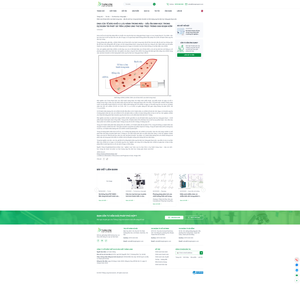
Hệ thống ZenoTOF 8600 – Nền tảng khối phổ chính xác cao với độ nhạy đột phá (109, 195)
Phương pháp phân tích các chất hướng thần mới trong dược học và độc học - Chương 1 (162, 195)
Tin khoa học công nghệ (119, 16)
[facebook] (104, 159)
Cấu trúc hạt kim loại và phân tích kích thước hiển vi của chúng (136, 195)
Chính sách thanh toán (162, 254)
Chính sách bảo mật (161, 264)
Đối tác (124, 11)
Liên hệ (179, 11)
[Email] (297, 275)
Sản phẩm (135, 11)
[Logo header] (105, 4)
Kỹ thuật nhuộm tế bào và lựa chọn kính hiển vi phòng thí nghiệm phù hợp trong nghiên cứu (193, 32)
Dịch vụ (146, 11)
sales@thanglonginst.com (195, 4)
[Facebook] (297, 265)
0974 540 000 (179, 4)
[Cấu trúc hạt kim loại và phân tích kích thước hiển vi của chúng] (136, 181)
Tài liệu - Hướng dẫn (161, 259)
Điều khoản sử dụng (161, 262)
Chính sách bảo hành (161, 252)
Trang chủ (101, 11)
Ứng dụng (168, 11)
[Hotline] (297, 260)
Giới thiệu (113, 11)
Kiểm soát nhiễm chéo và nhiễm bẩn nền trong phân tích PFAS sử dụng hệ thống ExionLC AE (190, 195)
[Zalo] (297, 270)
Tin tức (157, 11)
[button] (154, 4)
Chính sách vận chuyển (162, 257)
